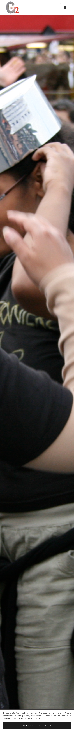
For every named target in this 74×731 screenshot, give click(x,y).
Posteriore (66, 373)
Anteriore (8, 373)
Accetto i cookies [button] (37, 725)
